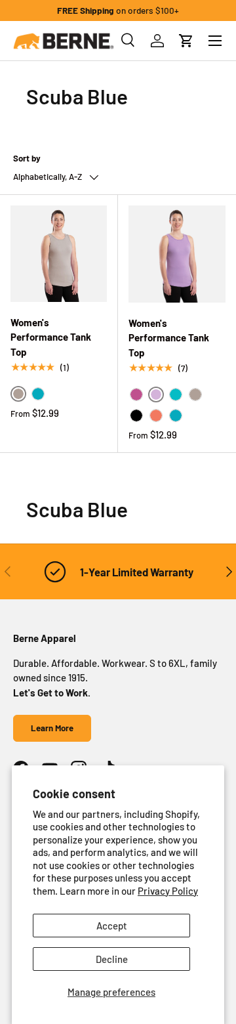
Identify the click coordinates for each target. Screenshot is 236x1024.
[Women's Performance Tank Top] (58, 253)
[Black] (136, 415)
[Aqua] (175, 394)
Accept (111, 925)
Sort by (27, 158)
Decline (112, 959)
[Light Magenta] (136, 394)
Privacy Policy (168, 891)
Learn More (52, 728)
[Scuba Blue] (38, 393)
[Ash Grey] (195, 394)
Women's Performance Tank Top (50, 337)
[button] (186, 40)
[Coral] (156, 415)
